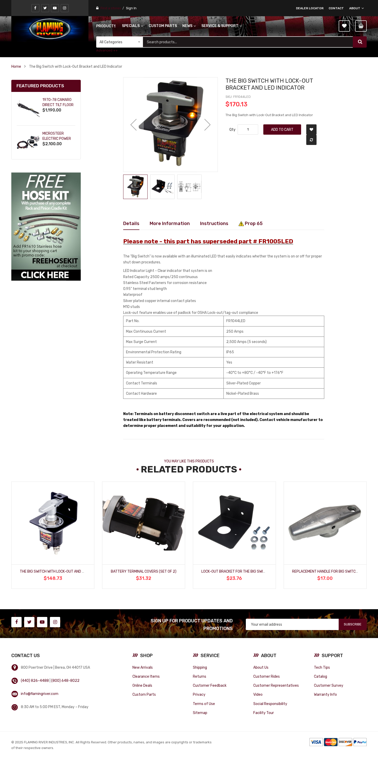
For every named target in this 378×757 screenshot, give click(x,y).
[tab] (131, 223)
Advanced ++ (107, 50)
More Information (170, 223)
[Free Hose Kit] (46, 226)
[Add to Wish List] (311, 129)
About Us (260, 667)
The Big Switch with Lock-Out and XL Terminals (62, 571)
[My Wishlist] (344, 26)
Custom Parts (144, 694)
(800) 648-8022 (65, 680)
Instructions (214, 223)
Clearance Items (146, 676)
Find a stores (111, 8)
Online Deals (142, 685)
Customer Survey (328, 685)
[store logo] (49, 29)
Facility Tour (263, 713)
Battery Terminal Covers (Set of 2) (143, 571)
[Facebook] (35, 8)
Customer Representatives (276, 685)
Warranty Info (325, 694)
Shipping (200, 667)
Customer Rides (266, 676)
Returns (199, 676)
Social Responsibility (270, 704)
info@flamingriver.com (39, 694)
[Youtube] (55, 8)
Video (258, 694)
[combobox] (248, 42)
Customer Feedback (210, 685)
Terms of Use (204, 704)
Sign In (131, 8)
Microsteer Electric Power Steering (56, 138)
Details (131, 223)
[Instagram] (65, 8)
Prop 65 (253, 223)
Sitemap (200, 713)
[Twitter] (45, 8)
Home (16, 66)
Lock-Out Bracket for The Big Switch (235, 571)
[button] (133, 124)
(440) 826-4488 (35, 680)
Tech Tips (322, 667)
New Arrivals (142, 667)
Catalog (320, 676)
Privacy (199, 694)
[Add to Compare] (311, 140)
